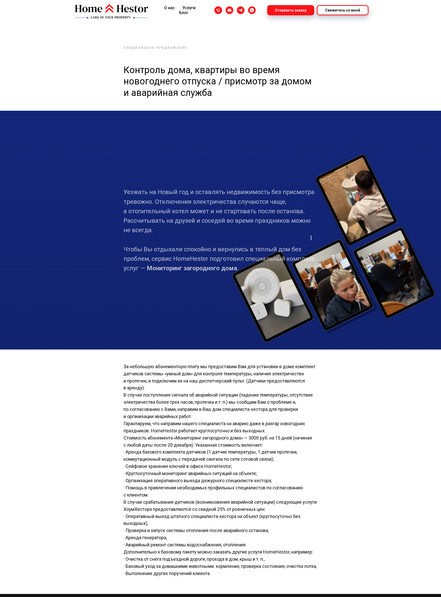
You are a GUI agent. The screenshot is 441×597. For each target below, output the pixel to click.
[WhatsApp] (252, 10)
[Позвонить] (218, 10)
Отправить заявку (291, 10)
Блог (183, 12)
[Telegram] (240, 10)
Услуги (188, 7)
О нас (169, 7)
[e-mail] (229, 10)
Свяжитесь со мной (342, 10)
